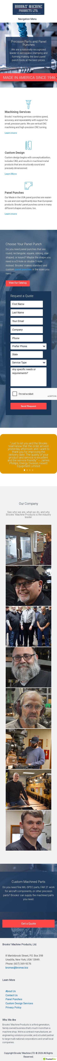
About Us (11, 991)
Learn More (11, 174)
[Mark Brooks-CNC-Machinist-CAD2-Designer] (28, 565)
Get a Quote (28, 923)
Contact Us (12, 995)
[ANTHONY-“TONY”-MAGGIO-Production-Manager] (28, 687)
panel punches (23, 269)
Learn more (11, 133)
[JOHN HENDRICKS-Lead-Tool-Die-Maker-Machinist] (28, 606)
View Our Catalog (18, 283)
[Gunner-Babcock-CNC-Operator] (28, 850)
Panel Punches (14, 999)
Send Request (28, 406)
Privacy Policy (13, 1007)
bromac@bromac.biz (17, 967)
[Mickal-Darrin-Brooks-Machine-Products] (28, 809)
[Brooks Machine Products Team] (28, 646)
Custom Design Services (19, 1003)
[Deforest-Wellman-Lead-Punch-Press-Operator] (28, 728)
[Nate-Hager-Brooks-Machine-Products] (28, 769)
